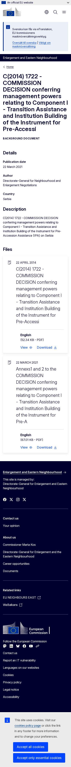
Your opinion (11, 525)
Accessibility (11, 697)
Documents (10, 571)
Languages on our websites (21, 667)
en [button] (47, 12)
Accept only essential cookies (39, 758)
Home (10, 66)
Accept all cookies (30, 747)
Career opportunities (16, 563)
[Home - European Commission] (12, 11)
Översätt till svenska (24, 42)
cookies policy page (28, 725)
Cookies (8, 675)
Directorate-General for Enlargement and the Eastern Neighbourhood (32, 554)
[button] (26, 347)
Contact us (10, 653)
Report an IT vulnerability (19, 660)
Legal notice (11, 689)
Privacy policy (12, 682)
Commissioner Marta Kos (19, 544)
